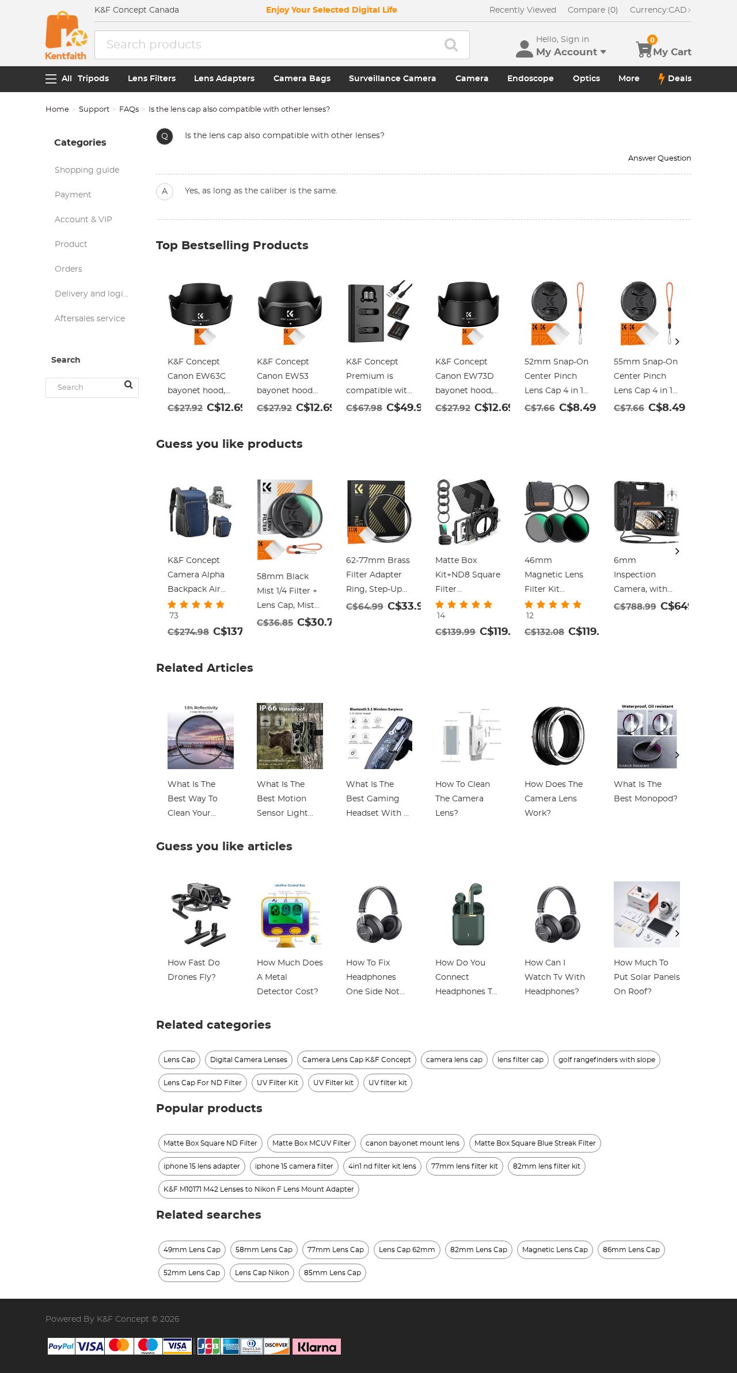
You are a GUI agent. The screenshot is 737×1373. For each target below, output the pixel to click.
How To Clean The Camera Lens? (462, 799)
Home (57, 109)
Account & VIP (83, 220)
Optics (586, 79)
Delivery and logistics (97, 294)
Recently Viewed (522, 10)
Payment (73, 195)
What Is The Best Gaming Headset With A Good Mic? (377, 801)
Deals (680, 79)
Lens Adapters (224, 79)
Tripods (93, 79)
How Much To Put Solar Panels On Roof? (647, 977)
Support (94, 109)
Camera (472, 79)
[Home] (66, 35)
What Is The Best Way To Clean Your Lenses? (193, 801)
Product (71, 245)
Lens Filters (152, 79)
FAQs (129, 109)
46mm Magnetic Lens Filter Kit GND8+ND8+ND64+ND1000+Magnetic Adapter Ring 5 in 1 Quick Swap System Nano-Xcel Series (558, 577)
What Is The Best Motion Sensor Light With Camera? (286, 801)
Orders (68, 269)
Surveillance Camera (392, 79)
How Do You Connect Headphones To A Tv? (466, 979)
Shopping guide (87, 170)
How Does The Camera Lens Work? (554, 799)
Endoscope (530, 79)
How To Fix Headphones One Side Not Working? (373, 979)
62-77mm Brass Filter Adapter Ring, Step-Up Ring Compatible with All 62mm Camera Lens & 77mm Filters (378, 577)
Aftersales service (90, 319)
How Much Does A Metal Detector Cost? (290, 977)
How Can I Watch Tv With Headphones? (555, 977)
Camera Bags (301, 79)
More (629, 79)
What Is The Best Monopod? (646, 792)
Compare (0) (593, 10)
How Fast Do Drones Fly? (194, 970)
